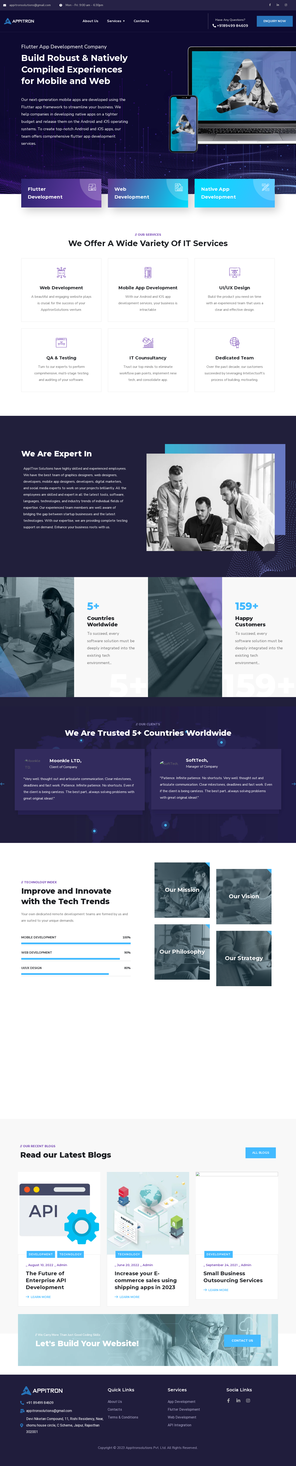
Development (41, 1254)
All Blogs (260, 1153)
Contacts (141, 21)
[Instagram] (286, 5)
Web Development (61, 287)
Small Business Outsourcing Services (233, 1276)
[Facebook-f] (270, 5)
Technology (70, 1254)
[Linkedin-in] (278, 5)
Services (114, 21)
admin (62, 1265)
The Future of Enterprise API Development (46, 1280)
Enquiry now (274, 21)
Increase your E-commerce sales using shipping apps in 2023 (146, 1280)
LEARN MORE (41, 1297)
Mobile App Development (147, 287)
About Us (90, 21)
